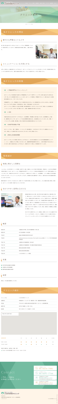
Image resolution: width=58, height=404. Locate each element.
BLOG (55, 3)
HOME (26, 3)
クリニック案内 (32, 3)
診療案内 (37, 3)
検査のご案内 (42, 3)
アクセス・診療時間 (49, 3)
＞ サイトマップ (3, 398)
